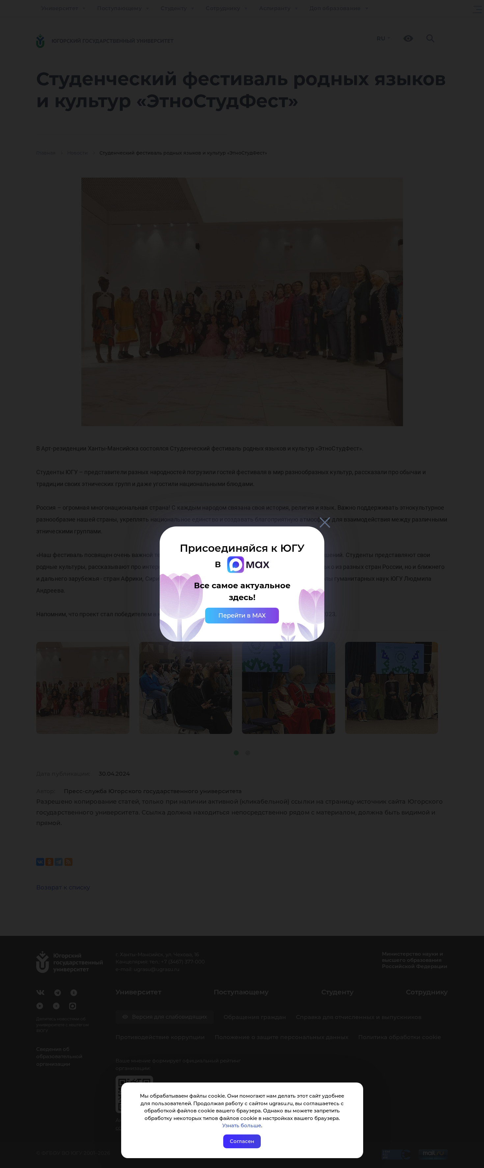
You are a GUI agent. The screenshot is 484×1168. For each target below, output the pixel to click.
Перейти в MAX (242, 615)
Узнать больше (241, 1125)
